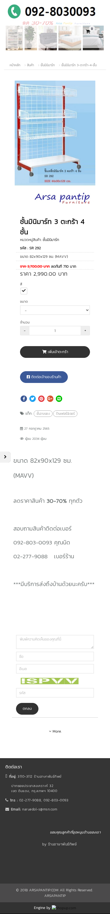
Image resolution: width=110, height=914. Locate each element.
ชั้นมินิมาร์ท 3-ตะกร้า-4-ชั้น (79, 65)
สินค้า (30, 65)
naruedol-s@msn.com (39, 809)
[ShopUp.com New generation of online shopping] (64, 908)
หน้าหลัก (15, 65)
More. (56, 731)
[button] (90, 85)
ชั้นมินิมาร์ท (48, 65)
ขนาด (24, 301)
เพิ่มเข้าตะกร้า (57, 352)
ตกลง (27, 708)
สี (21, 284)
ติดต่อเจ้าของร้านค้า (45, 377)
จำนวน (25, 322)
